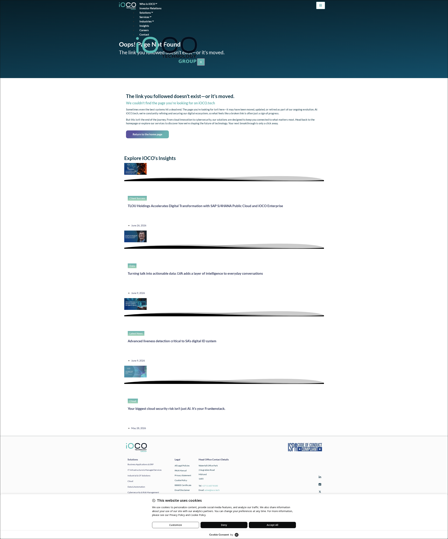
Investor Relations (151, 8)
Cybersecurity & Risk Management (143, 492)
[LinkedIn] (319, 477)
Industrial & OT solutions (139, 475)
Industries (145, 21)
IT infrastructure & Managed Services (145, 470)
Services (144, 17)
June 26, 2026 (138, 225)
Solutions (145, 12)
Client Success (137, 198)
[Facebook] (319, 485)
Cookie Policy (181, 480)
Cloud (133, 400)
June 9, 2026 (138, 292)
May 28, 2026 (138, 428)
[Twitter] (319, 492)
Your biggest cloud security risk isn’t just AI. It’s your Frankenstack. (176, 408)
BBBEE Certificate (183, 485)
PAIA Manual (181, 470)
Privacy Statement (183, 475)
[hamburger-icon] (320, 5)
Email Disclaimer (182, 490)
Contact (145, 34)
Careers (144, 30)
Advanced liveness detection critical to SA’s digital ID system (172, 341)
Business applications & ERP (140, 464)
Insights (145, 25)
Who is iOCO (147, 3)
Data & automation (136, 486)
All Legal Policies (182, 465)
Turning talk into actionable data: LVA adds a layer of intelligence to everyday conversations (195, 273)
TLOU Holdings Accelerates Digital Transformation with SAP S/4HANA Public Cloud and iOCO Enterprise (205, 206)
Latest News (136, 333)
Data (132, 265)
